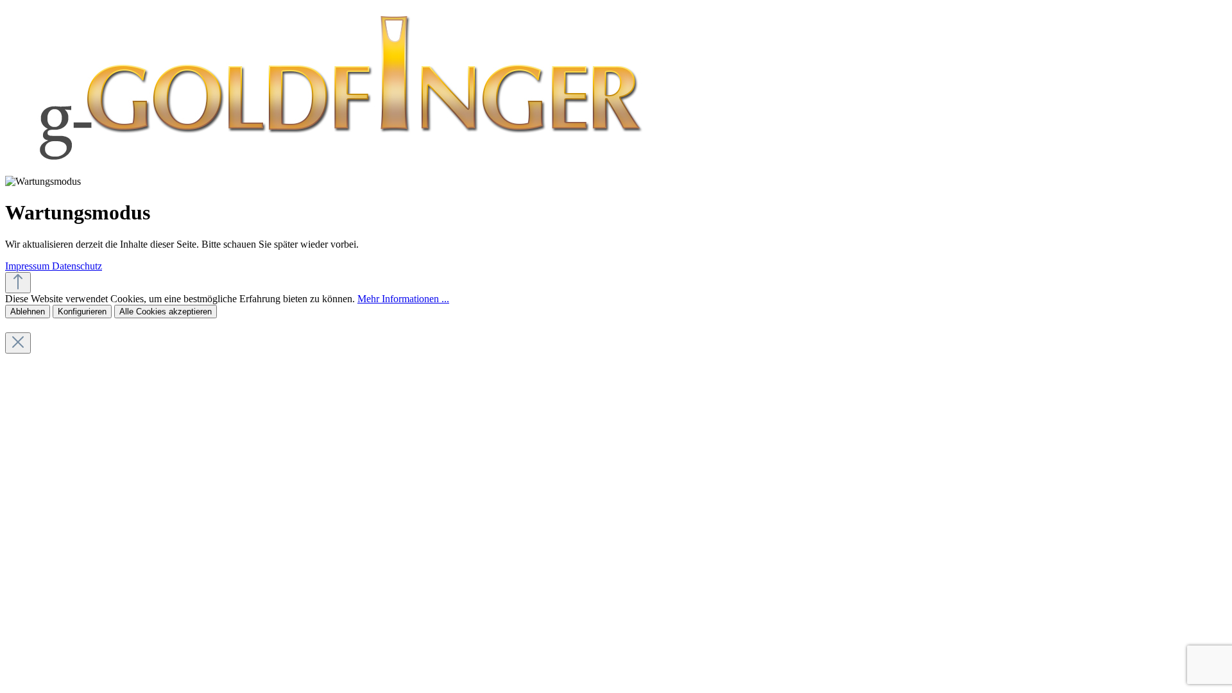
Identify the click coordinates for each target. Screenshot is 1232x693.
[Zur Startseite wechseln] (337, 169)
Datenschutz (77, 266)
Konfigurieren (82, 311)
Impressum (28, 266)
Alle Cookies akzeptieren (165, 311)
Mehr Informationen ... (403, 298)
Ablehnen (27, 311)
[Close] (18, 343)
